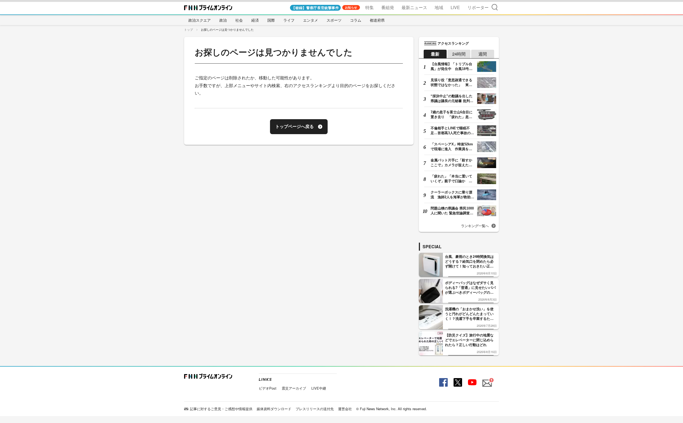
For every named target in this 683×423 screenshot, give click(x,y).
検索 (494, 7)
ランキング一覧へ (475, 225)
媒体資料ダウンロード (274, 408)
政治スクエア (199, 20)
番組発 (387, 7)
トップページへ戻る (294, 126)
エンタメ (310, 20)
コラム (355, 20)
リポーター (478, 7)
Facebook (442, 382)
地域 (439, 7)
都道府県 (377, 20)
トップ (188, 29)
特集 (369, 7)
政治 (223, 20)
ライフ (289, 20)
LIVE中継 (318, 388)
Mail (486, 380)
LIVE (455, 7)
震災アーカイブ (294, 388)
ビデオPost (267, 388)
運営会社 (345, 408)
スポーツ (334, 20)
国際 (271, 20)
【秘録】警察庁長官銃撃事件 (315, 7)
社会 (239, 20)
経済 (255, 20)
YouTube (471, 382)
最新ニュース (414, 7)
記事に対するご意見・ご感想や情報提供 (221, 408)
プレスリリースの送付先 (315, 408)
